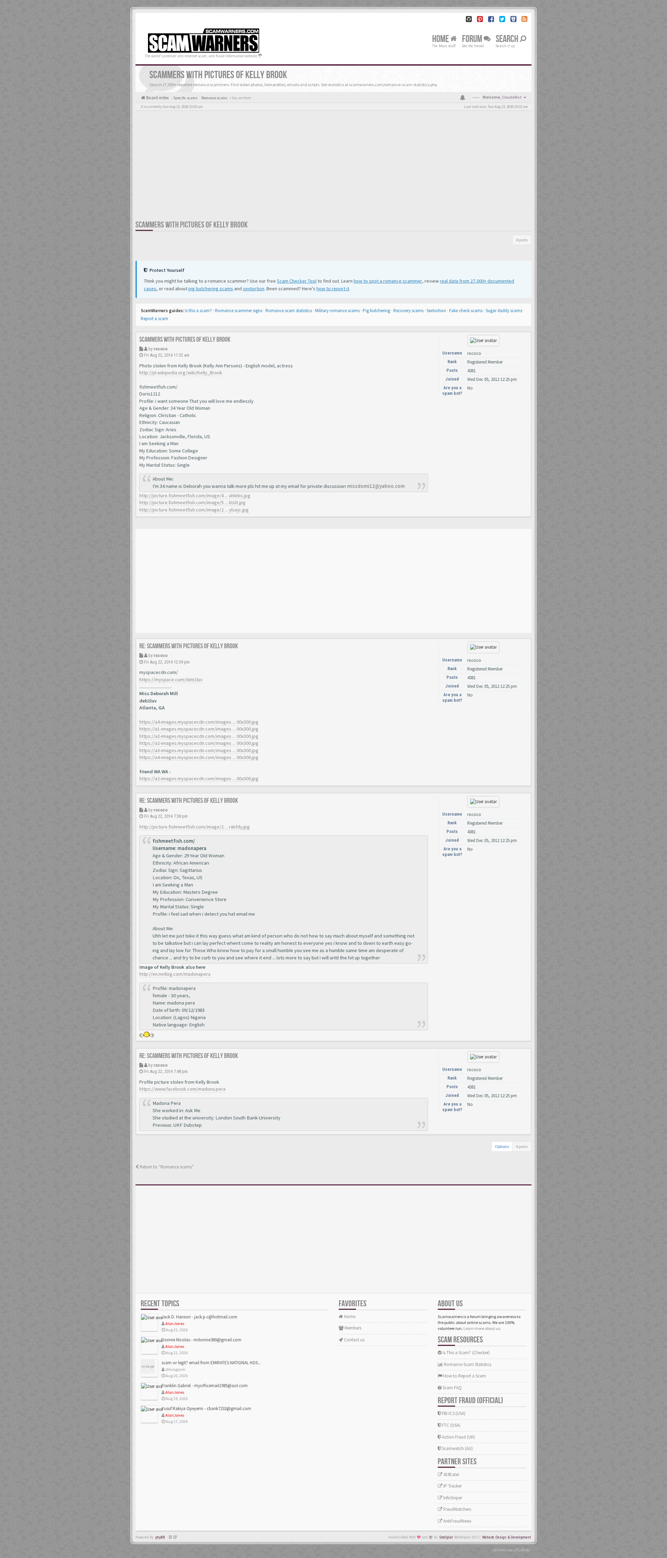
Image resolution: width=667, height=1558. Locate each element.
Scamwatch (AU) (457, 1448)
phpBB (160, 1537)
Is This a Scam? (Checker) (466, 1353)
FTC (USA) (450, 1425)
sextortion (253, 288)
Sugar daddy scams (504, 311)
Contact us (353, 1340)
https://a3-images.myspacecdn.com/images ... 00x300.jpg (198, 750)
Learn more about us (481, 1328)
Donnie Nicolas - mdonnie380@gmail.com (201, 1340)
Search (508, 39)
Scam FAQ (452, 1388)
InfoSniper (452, 1498)
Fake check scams (466, 311)
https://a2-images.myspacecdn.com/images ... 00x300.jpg (198, 736)
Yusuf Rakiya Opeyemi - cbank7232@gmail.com (206, 1408)
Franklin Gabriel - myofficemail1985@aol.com (205, 1386)
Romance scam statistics (288, 311)
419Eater (450, 1474)
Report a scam (154, 319)
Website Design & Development (506, 1537)
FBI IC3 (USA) (453, 1413)
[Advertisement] (333, 167)
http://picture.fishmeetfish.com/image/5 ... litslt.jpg (192, 502)
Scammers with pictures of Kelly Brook (191, 225)
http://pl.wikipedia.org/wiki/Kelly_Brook (180, 372)
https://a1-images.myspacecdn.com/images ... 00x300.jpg (198, 729)
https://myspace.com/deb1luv (171, 679)
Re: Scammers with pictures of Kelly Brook (188, 646)
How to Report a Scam (464, 1376)
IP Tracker (452, 1486)
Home (441, 39)
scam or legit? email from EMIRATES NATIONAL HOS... (211, 1363)
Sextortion (436, 311)
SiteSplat (446, 1537)
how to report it (332, 288)
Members (352, 1328)
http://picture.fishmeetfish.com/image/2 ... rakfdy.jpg (194, 827)
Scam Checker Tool (296, 281)
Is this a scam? (198, 311)
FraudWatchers (456, 1509)
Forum (473, 39)
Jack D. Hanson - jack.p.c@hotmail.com (199, 1317)
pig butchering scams (210, 288)
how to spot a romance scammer (388, 281)
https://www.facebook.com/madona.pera (182, 1089)
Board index (157, 98)
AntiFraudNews (456, 1521)
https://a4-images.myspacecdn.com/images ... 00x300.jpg (198, 722)
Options (502, 1146)
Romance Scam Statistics (467, 1364)
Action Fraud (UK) (458, 1437)
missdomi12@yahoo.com (376, 486)
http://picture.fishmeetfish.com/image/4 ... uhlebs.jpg (194, 495)
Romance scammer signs (238, 311)
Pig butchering (376, 311)
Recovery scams (408, 311)
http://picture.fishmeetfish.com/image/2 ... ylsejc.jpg (194, 510)
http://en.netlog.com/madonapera (175, 974)
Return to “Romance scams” (166, 1167)
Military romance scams (337, 311)
